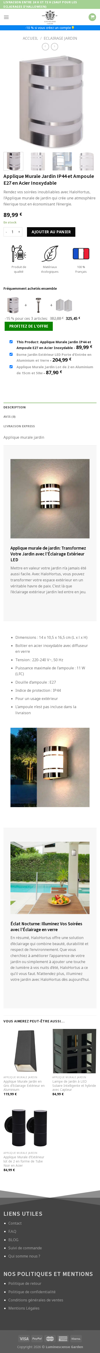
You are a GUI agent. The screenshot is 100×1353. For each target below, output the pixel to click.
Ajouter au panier (51, 231)
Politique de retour (24, 1283)
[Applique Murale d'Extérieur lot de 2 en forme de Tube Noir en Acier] (25, 1127)
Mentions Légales (24, 1308)
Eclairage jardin (60, 38)
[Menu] (6, 17)
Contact (15, 1223)
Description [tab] (14, 407)
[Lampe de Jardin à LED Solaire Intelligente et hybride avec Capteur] (74, 1051)
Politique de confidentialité (32, 1291)
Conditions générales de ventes (35, 1300)
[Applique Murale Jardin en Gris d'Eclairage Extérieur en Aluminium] (25, 1051)
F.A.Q (12, 1231)
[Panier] (92, 17)
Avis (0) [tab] (9, 416)
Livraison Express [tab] (19, 426)
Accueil (30, 38)
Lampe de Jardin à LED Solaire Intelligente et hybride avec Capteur (74, 1085)
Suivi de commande (25, 1248)
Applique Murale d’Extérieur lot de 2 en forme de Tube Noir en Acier (23, 1161)
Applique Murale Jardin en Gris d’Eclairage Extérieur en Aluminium (24, 1085)
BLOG (13, 1239)
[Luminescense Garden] (50, 17)
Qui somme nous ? (24, 1256)
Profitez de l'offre (28, 326)
